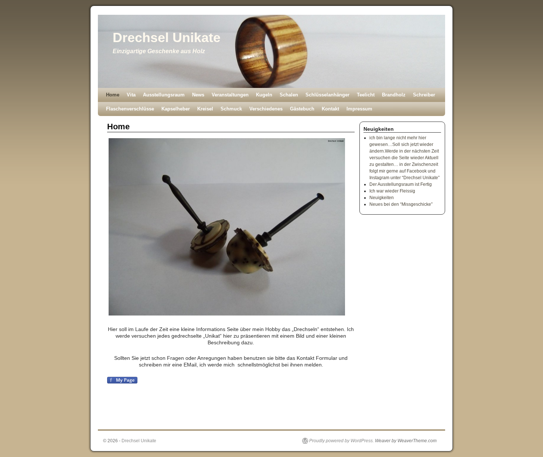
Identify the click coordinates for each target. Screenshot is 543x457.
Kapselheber (175, 109)
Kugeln (264, 95)
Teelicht (366, 95)
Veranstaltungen (230, 95)
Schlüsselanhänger (327, 95)
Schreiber (424, 95)
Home (112, 95)
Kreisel (205, 109)
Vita (131, 95)
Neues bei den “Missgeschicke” (401, 204)
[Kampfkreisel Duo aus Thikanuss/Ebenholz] (231, 227)
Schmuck (231, 109)
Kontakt (330, 109)
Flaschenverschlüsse (130, 109)
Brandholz (394, 95)
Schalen (289, 95)
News (198, 95)
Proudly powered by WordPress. (341, 440)
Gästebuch (302, 109)
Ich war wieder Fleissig (392, 191)
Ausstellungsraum (164, 95)
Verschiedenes (266, 109)
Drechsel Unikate (167, 37)
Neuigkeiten (381, 197)
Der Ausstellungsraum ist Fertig (400, 184)
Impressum (359, 109)
